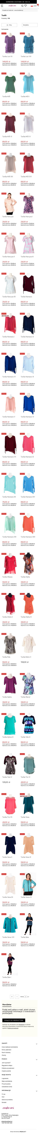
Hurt (3, 1097)
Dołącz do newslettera (13, 1020)
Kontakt (4, 1102)
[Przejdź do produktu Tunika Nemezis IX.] (29, 363)
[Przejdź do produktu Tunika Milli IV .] (29, 123)
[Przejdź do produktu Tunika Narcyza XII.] (10, 283)
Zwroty (4, 1055)
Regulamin (21, 1024)
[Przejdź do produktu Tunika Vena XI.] (29, 843)
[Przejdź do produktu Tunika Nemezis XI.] (29, 443)
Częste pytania (6, 1071)
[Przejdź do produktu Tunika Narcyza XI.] (29, 243)
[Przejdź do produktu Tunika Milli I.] (29, 83)
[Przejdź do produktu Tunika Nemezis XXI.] (10, 523)
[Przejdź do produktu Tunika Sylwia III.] (10, 723)
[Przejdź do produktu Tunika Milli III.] (10, 123)
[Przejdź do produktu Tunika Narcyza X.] (10, 243)
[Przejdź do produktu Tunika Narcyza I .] (29, 203)
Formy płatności (6, 1049)
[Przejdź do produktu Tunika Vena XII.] (10, 884)
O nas (3, 1094)
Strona (22, 996)
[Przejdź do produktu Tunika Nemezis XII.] (10, 483)
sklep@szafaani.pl (6, 1121)
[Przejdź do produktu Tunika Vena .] (29, 803)
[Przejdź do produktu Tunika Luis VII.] (10, 43)
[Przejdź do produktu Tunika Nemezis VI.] (29, 403)
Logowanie (5, 1078)
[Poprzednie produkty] (17, 997)
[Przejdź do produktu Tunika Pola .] (10, 643)
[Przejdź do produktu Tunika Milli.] (10, 83)
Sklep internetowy (17, 1131)
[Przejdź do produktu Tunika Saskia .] (10, 683)
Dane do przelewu (7, 1099)
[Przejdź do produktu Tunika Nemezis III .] (29, 323)
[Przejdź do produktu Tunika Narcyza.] (10, 203)
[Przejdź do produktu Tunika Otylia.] (29, 563)
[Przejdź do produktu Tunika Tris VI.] (29, 763)
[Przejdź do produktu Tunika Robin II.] (29, 643)
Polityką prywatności (13, 1028)
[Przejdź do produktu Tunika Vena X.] (10, 843)
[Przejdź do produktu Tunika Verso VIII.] (10, 924)
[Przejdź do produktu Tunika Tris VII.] (10, 803)
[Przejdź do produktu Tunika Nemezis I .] (10, 323)
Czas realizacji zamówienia (10, 1047)
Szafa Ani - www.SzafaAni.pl (12, 10)
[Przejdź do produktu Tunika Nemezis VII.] (10, 443)
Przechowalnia (6, 1084)
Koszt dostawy (6, 1052)
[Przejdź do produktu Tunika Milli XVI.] (29, 163)
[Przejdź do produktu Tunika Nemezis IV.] (10, 363)
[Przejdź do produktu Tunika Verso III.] (29, 884)
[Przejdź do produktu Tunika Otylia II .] (10, 603)
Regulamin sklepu (7, 1065)
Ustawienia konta (7, 1086)
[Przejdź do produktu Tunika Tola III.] (29, 723)
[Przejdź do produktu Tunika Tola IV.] (10, 763)
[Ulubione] (25, 5)
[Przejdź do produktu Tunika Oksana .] (10, 563)
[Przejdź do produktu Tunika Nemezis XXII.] (29, 523)
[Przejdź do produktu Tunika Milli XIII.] (10, 163)
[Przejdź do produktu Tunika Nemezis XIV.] (29, 483)
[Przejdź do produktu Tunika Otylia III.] (29, 603)
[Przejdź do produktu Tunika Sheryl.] (29, 683)
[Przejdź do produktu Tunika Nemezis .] (29, 283)
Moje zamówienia (7, 1081)
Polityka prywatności (8, 1068)
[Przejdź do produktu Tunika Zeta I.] (10, 964)
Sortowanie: (4, 29)
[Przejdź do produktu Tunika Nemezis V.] (10, 403)
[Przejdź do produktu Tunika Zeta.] (29, 924)
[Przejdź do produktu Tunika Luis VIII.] (29, 43)
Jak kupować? (6, 1062)
